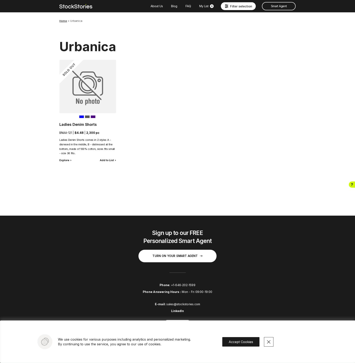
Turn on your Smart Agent (175, 256)
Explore (64, 160)
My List (206, 6)
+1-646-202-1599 (183, 285)
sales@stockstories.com (183, 304)
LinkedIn (177, 311)
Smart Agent (279, 6)
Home (63, 20)
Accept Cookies (241, 342)
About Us (157, 6)
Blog (174, 6)
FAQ (188, 6)
